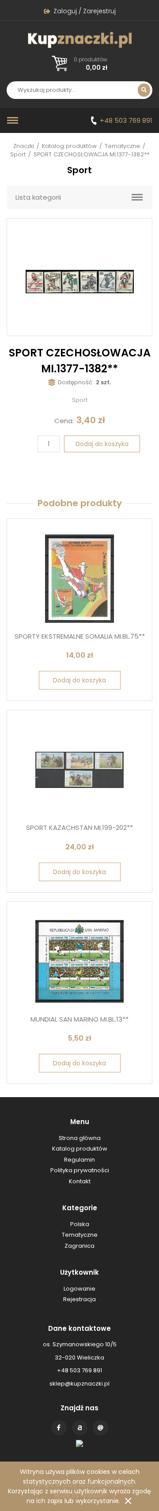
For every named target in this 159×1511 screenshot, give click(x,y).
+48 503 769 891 (126, 120)
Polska (79, 1224)
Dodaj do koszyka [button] (79, 680)
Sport (18, 154)
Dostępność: (76, 382)
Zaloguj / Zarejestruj (84, 11)
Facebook (59, 1427)
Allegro (79, 1427)
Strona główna (80, 1138)
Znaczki (23, 146)
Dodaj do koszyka (102, 443)
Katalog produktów (69, 146)
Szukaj (144, 90)
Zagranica (79, 1246)
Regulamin (79, 1159)
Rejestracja (79, 1299)
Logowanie (79, 1288)
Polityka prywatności (79, 1170)
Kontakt (100, 1427)
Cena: (64, 420)
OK (128, 1501)
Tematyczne (122, 146)
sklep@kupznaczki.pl (79, 1383)
